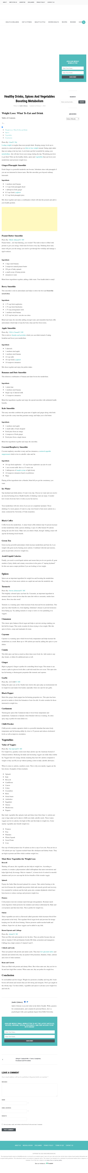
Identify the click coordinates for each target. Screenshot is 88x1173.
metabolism (6, 154)
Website (4, 1116)
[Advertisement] (44, 41)
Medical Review (28, 1145)
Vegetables (8, 135)
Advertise (22, 2)
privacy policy (58, 1160)
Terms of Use (59, 1145)
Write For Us (13, 2)
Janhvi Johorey (24, 106)
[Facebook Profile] (25, 1002)
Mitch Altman (14, 240)
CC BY (21, 240)
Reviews (73, 22)
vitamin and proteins (18, 335)
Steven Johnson (14, 590)
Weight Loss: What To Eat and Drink (16, 130)
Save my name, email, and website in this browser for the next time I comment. (23, 1124)
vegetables (39, 157)
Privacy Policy (41, 2)
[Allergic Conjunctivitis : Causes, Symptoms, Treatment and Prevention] (9, 1059)
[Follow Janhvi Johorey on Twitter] (27, 1002)
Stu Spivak (13, 749)
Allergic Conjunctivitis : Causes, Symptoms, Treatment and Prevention (28, 1059)
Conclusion (8, 138)
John (11, 934)
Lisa (10, 142)
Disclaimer (31, 2)
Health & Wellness (12, 22)
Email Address (6, 1108)
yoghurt (18, 192)
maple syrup (21, 470)
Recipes (64, 22)
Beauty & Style (40, 22)
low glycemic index (47, 951)
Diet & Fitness (27, 22)
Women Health (53, 22)
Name (3, 1100)
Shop (80, 22)
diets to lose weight (31, 148)
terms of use (50, 1160)
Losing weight (7, 145)
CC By (14, 142)
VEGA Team (13, 332)
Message (4, 1082)
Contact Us (50, 2)
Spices (7, 132)
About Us (18, 1145)
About (5, 2)
